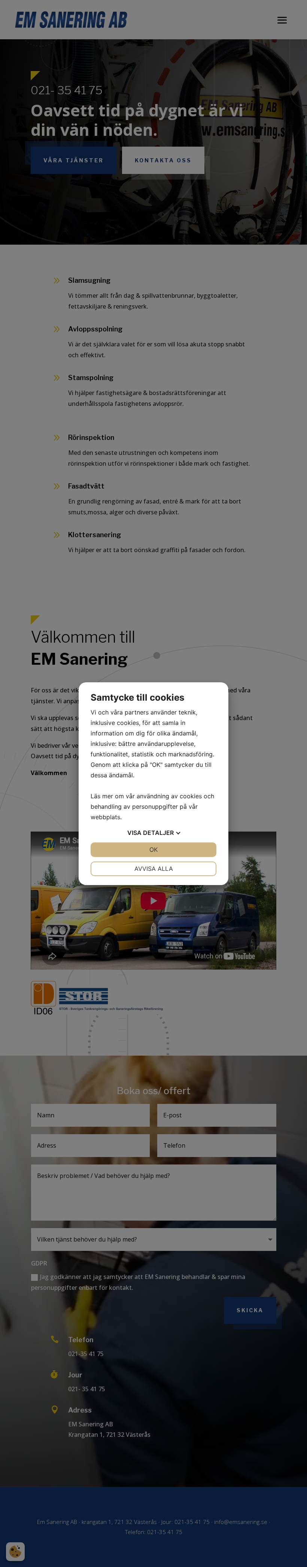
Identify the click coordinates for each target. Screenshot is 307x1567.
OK (153, 849)
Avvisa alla (153, 868)
